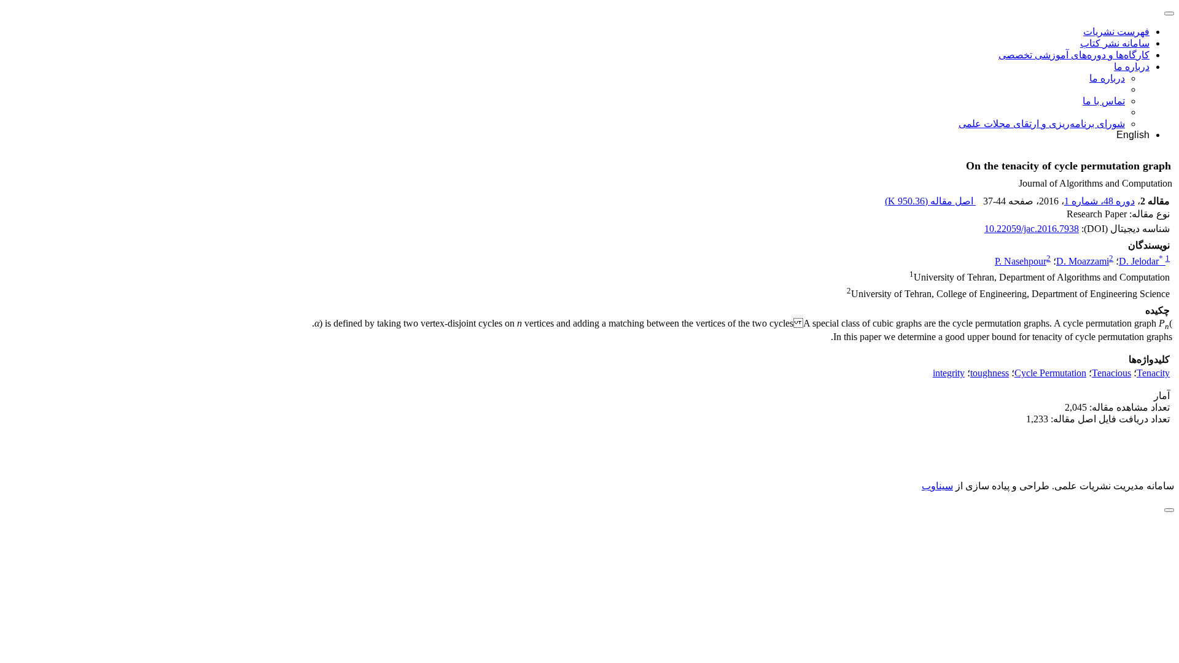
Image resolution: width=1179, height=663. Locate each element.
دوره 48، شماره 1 (1099, 201)
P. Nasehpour (1020, 261)
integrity (949, 373)
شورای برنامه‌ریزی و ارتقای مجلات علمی (1042, 123)
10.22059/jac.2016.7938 (1031, 228)
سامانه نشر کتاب (1115, 43)
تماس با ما (1104, 101)
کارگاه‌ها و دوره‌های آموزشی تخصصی (1074, 55)
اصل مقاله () (930, 201)
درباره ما (1132, 66)
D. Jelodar (1141, 261)
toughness (989, 373)
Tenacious (1111, 373)
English (1133, 135)
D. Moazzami (1082, 261)
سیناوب (937, 486)
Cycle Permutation (1050, 373)
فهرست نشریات (1116, 31)
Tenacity (1153, 373)
